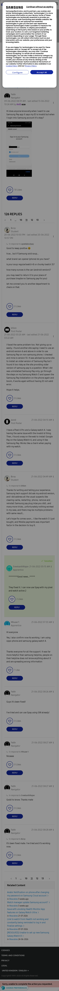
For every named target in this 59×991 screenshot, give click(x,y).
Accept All (42, 73)
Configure (17, 73)
